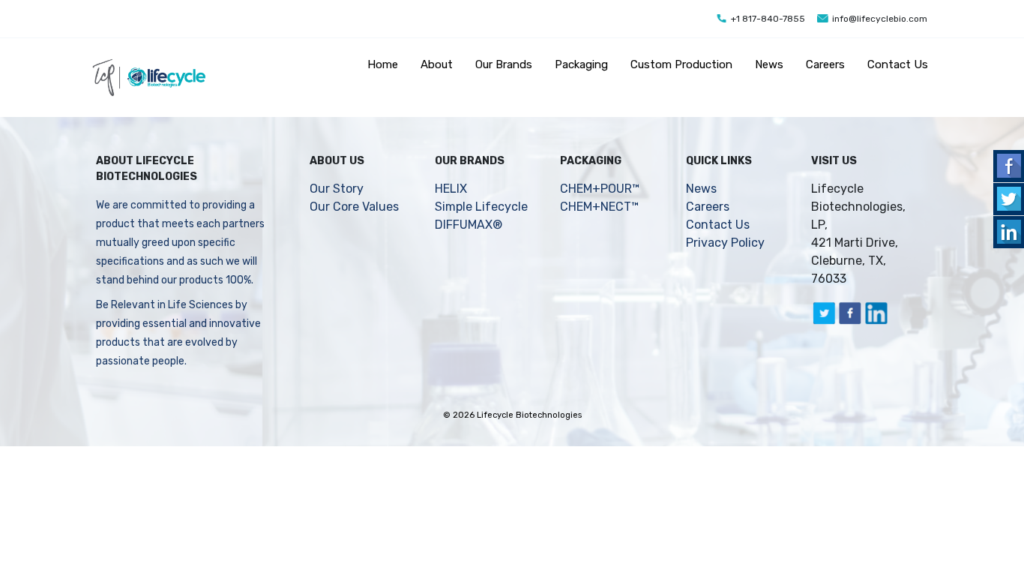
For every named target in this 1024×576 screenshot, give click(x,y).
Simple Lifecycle (481, 207)
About (437, 64)
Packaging (581, 64)
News (769, 64)
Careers (825, 64)
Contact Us (897, 64)
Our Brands (503, 64)
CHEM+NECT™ (599, 207)
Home (382, 64)
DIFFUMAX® (468, 225)
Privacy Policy (725, 243)
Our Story (337, 189)
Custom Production (681, 64)
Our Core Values (354, 207)
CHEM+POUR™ (599, 189)
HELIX (451, 189)
